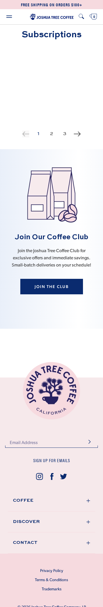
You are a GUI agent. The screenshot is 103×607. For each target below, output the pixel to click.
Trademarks (52, 589)
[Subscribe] (89, 442)
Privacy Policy (51, 571)
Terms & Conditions (51, 580)
